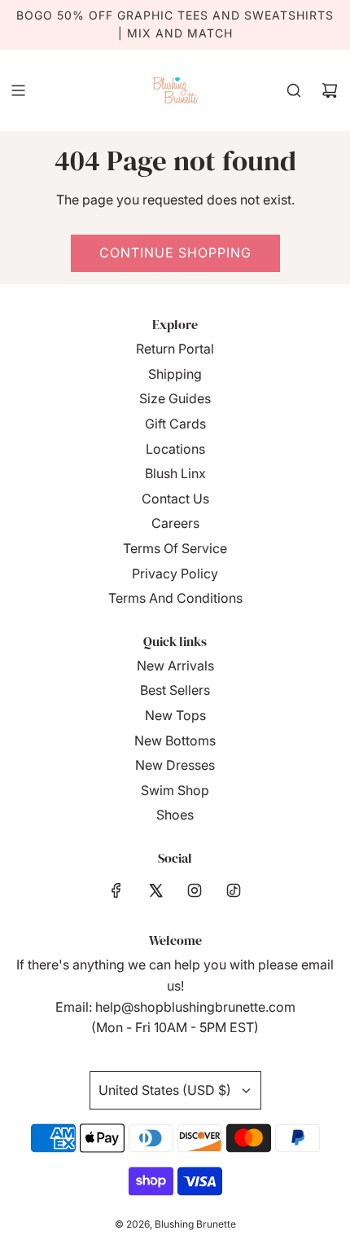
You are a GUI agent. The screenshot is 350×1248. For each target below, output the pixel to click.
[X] (155, 890)
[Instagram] (194, 890)
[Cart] (330, 90)
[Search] (294, 90)
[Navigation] (18, 90)
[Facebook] (116, 890)
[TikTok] (234, 890)
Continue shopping (175, 252)
